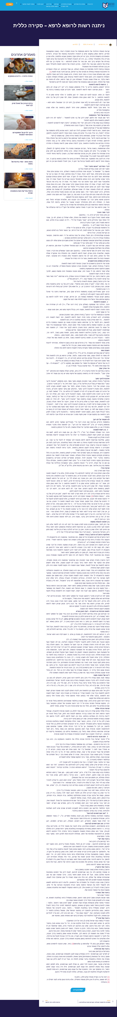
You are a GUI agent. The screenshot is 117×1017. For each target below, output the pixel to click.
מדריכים (49, 4)
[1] (50, 72)
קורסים (56, 4)
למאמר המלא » (29, 81)
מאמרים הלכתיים (66, 4)
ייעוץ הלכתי (40, 4)
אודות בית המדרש (79, 4)
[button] (78, 990)
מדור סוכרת (64, 6)
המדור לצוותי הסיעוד (28, 4)
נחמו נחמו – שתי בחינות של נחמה (22, 163)
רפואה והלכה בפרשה (52, 6)
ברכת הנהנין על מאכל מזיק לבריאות (22, 104)
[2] (92, 496)
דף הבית (90, 4)
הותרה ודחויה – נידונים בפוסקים (20, 76)
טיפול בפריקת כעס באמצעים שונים (21, 192)
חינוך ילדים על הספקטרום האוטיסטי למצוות (23, 133)
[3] (73, 944)
